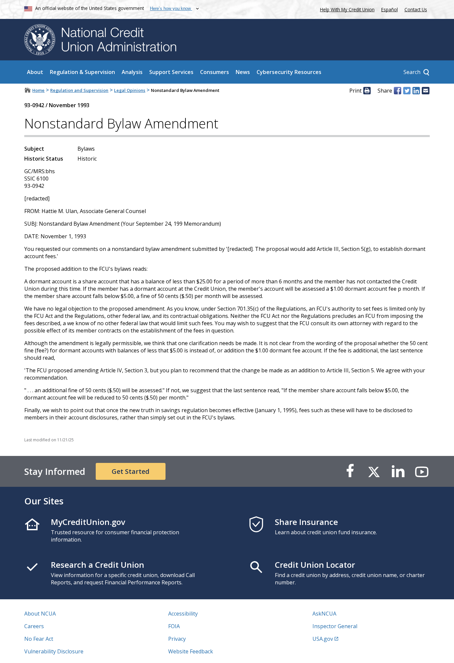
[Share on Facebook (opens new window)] (397, 90)
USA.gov (322, 638)
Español (389, 9)
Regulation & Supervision (82, 72)
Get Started (131, 471)
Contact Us (415, 9)
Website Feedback (190, 651)
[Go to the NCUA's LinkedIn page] (398, 471)
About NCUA (40, 613)
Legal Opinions (129, 90)
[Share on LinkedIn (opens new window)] (416, 90)
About (35, 72)
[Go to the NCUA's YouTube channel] (422, 471)
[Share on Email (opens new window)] (425, 90)
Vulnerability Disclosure (53, 651)
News (243, 72)
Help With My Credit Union (346, 9)
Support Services (171, 72)
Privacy (177, 638)
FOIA (174, 626)
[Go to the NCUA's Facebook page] (350, 471)
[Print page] (367, 90)
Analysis (132, 72)
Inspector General (334, 626)
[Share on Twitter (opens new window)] (407, 90)
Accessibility (183, 613)
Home (38, 90)
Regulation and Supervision (79, 90)
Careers (34, 626)
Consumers (214, 72)
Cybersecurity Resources (289, 72)
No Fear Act (38, 638)
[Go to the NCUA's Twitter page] (374, 471)
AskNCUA (324, 613)
